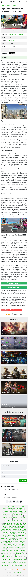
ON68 (16, 565)
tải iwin (12, 530)
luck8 (21, 561)
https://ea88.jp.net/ (7, 550)
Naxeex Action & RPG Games (17, 34)
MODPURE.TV (14, 2)
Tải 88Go (18, 550)
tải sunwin (24, 529)
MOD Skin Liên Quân (18, 519)
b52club (3, 552)
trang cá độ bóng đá (6, 555)
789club (3, 542)
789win (12, 558)
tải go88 (3, 530)
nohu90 (4, 524)
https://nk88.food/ (20, 544)
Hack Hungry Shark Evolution (16, 509)
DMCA (10, 491)
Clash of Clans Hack (7, 519)
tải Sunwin (8, 562)
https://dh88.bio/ (19, 558)
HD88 (25, 538)
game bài (5, 532)
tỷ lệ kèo (13, 559)
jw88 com (16, 561)
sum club (18, 535)
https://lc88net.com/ (7, 545)
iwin (14, 524)
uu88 (14, 564)
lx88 (24, 545)
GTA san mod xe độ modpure (17, 520)
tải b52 (10, 533)
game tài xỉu (9, 552)
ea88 (5, 544)
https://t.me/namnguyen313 (18, 569)
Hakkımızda (7, 489)
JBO (7, 529)
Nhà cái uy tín (16, 523)
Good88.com (13, 547)
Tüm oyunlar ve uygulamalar (11, 497)
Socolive (16, 538)
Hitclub (8, 527)
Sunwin (4, 535)
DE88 (24, 558)
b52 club (17, 541)
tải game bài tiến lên (21, 564)
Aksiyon (14, 5)
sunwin (7, 538)
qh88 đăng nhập (17, 556)
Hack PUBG (10, 508)
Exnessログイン (22, 565)
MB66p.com (10, 524)
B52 (21, 524)
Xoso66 (4, 536)
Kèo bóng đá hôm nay (18, 552)
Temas (5, 491)
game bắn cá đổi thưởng (21, 530)
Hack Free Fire (6, 506)
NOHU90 (13, 562)
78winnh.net (6, 558)
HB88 (21, 555)
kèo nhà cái (17, 527)
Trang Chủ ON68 (11, 544)
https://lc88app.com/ (17, 545)
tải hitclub (10, 526)
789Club (3, 529)
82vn (10, 529)
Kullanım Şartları (16, 489)
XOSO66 (11, 565)
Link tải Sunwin (5, 561)
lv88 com (13, 549)
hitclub (24, 539)
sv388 (10, 556)
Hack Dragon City (18, 508)
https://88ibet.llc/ (21, 547)
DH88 (24, 555)
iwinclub (4, 553)
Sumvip (9, 536)
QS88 (11, 538)
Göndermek (23, 480)
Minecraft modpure (12, 517)
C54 (7, 556)
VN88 (14, 550)
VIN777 (22, 535)
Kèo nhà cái (19, 553)
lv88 (3, 559)
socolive (23, 532)
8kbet (25, 523)
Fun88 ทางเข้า (5, 565)
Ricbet (23, 526)
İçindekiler (5, 57)
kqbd (3, 539)
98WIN (10, 564)
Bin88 (19, 526)
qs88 (3, 547)
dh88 (6, 559)
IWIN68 (7, 547)
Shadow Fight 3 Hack (18, 516)
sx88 (9, 559)
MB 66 (10, 523)
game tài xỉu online (11, 553)
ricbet (3, 533)
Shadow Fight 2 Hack (7, 516)
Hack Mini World (21, 517)
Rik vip (25, 552)
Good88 (22, 549)
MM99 (6, 564)
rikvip (17, 524)
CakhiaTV (21, 538)
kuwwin (23, 550)
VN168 (9, 535)
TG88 (4, 549)
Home (2, 5)
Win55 (13, 536)
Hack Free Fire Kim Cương (20, 514)
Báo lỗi (4, 309)
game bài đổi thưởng (10, 539)
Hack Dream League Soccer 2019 (13, 512)
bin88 (7, 533)
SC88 (6, 523)
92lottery (15, 529)
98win (21, 523)
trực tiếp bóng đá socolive (14, 532)
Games (8, 5)
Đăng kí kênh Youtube (15, 309)
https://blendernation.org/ (19, 533)
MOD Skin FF (10, 514)
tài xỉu (19, 529)
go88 (17, 539)
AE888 (11, 561)
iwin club (15, 526)
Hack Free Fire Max (15, 506)
